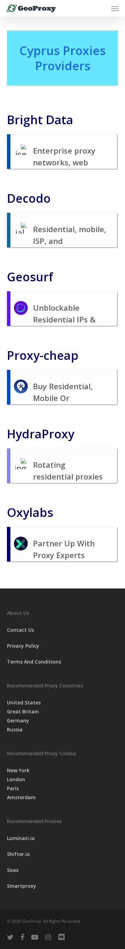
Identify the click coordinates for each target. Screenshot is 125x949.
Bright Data (40, 120)
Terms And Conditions (34, 661)
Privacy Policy (23, 645)
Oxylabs (30, 512)
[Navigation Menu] (115, 8)
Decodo (29, 198)
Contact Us (20, 630)
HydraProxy (40, 434)
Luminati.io (21, 838)
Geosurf (30, 277)
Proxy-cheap (42, 355)
